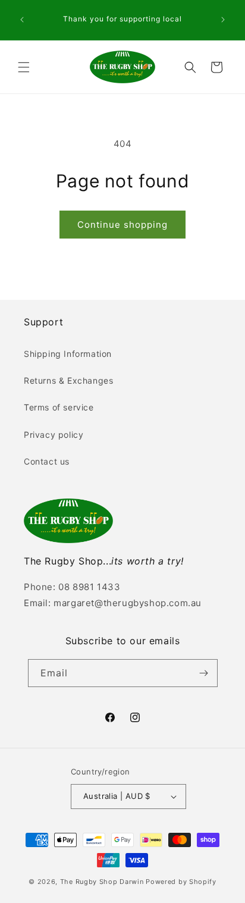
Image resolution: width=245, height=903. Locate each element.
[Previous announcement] (22, 20)
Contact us (47, 461)
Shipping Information (68, 354)
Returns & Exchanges (68, 380)
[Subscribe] (204, 673)
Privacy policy (53, 434)
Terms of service (59, 407)
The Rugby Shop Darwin (102, 881)
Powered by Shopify (181, 881)
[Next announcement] (223, 20)
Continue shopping (122, 224)
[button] (24, 67)
